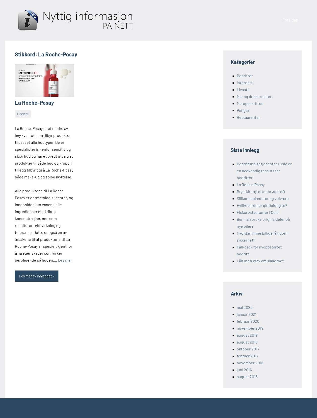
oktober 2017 (248, 348)
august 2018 (247, 342)
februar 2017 (247, 355)
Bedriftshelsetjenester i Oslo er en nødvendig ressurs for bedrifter (264, 170)
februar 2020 (248, 321)
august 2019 (247, 335)
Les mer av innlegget (35, 276)
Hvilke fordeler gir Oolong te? (262, 205)
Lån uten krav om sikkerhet (260, 260)
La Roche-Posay (34, 102)
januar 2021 (247, 314)
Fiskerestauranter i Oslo (258, 212)
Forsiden (290, 19)
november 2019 (250, 328)
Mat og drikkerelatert (255, 96)
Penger (243, 110)
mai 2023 (244, 307)
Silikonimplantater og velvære (263, 198)
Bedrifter (245, 75)
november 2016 (250, 362)
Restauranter (248, 117)
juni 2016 (244, 369)
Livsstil (22, 114)
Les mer (65, 260)
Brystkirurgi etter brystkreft (261, 191)
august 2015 (247, 376)
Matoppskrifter (250, 103)
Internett (245, 82)
